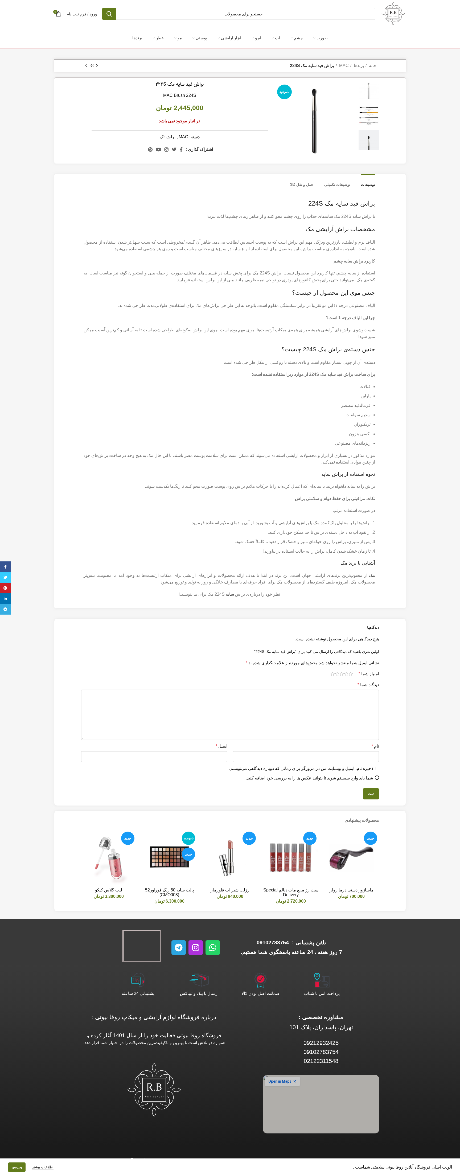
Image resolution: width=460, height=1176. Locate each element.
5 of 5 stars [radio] (332, 674)
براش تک (167, 137)
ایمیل (221, 746)
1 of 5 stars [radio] (350, 674)
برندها (358, 65)
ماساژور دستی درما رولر (351, 890)
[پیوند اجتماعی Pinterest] (150, 149)
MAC (343, 65)
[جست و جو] (109, 14)
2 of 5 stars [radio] (346, 674)
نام (375, 746)
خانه (372, 65)
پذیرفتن (17, 1167)
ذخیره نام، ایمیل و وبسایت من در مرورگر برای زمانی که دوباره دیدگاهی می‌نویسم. (301, 768)
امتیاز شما (369, 674)
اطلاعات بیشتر (43, 1167)
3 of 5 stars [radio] (341, 674)
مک (372, 575)
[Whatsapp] (213, 947)
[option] (368, 91)
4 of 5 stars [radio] (337, 674)
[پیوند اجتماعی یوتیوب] (158, 149)
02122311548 (321, 1061)
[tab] (368, 182)
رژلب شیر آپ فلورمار (230, 890)
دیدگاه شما (368, 684)
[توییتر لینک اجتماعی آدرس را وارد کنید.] (174, 149)
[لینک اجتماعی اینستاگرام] (166, 149)
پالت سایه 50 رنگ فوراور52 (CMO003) (169, 892)
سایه (230, 594)
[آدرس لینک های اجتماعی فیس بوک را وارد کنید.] (181, 149)
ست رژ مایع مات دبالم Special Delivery (290, 892)
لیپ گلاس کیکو (108, 890)
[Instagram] (195, 947)
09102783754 (273, 942)
